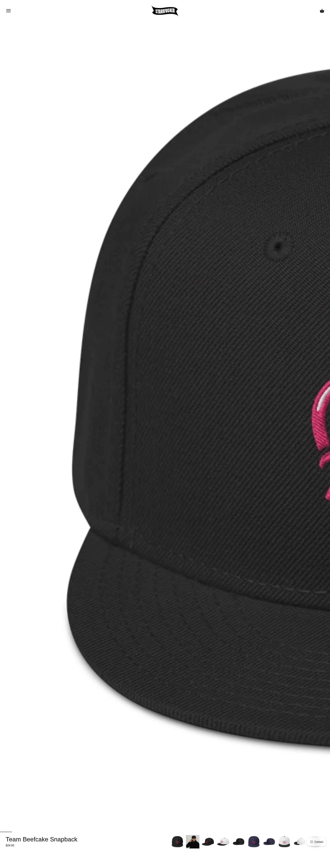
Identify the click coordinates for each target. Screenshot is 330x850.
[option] (177, 841)
